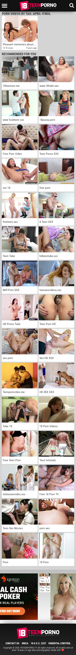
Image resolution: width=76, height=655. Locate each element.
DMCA (25, 643)
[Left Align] (5, 5)
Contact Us (12, 643)
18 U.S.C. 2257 (38, 643)
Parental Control (60, 643)
